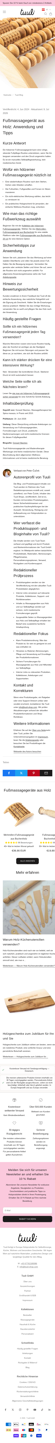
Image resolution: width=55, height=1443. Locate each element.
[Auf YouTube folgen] (34, 1409)
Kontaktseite (19, 746)
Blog (27, 1367)
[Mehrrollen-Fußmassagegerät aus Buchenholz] (19, 814)
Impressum (43, 737)
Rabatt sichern (27, 1219)
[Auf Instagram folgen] (20, 1409)
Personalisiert (27, 1334)
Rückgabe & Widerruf (27, 1362)
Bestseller (27, 1315)
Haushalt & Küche (28, 1324)
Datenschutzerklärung (27, 1387)
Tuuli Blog (19, 95)
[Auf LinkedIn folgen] (49, 1409)
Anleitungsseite (9, 277)
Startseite (7, 95)
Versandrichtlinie (27, 1396)
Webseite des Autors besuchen (27, 751)
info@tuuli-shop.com (28, 707)
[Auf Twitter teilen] (21, 773)
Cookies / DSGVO (28, 1382)
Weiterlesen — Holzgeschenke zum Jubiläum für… (25, 1056)
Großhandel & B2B (27, 1295)
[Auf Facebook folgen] (5, 1409)
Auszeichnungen (27, 1286)
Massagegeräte (28, 1320)
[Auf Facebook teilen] (9, 773)
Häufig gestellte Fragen (27, 1349)
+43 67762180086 (29, 1263)
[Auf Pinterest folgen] (27, 1409)
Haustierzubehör (27, 1329)
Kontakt (27, 1358)
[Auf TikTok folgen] (42, 1409)
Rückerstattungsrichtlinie (27, 1391)
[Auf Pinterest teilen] (34, 773)
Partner (27, 1291)
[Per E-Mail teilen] (46, 773)
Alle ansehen (27, 861)
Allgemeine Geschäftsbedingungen (27, 1401)
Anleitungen (27, 1353)
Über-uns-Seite (39, 730)
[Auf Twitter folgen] (12, 1409)
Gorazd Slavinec (20, 443)
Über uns (27, 1281)
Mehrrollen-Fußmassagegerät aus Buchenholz (19, 837)
